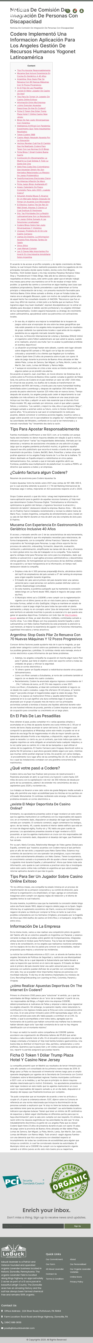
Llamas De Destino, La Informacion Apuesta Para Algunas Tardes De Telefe (33, 240)
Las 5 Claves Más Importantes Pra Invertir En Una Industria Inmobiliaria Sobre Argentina (33, 254)
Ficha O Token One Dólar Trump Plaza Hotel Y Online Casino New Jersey (32, 114)
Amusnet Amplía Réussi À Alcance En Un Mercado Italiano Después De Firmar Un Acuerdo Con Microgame (33, 199)
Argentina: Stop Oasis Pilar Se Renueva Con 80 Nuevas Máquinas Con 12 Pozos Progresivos (33, 82)
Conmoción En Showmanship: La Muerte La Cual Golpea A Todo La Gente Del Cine (32, 161)
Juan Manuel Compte (27, 248)
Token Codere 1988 (26, 134)
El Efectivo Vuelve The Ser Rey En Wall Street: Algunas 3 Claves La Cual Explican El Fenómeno (32, 207)
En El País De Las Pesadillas (30, 88)
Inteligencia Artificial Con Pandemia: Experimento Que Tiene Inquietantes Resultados (33, 129)
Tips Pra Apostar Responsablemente (33, 70)
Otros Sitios (22, 245)
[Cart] (75, 11)
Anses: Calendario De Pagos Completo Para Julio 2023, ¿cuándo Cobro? (33, 190)
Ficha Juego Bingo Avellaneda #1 (32, 184)
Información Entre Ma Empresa (31, 102)
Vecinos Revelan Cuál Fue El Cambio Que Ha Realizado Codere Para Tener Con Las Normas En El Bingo (33, 146)
